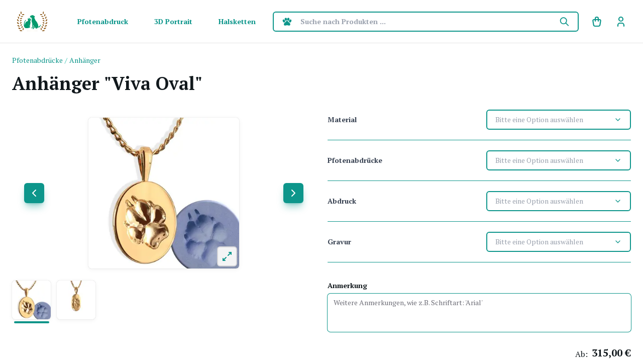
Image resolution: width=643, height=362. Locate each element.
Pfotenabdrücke (355, 160)
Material (342, 119)
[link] (621, 22)
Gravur (339, 241)
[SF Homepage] (32, 21)
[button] (31, 300)
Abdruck (342, 201)
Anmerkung (347, 285)
